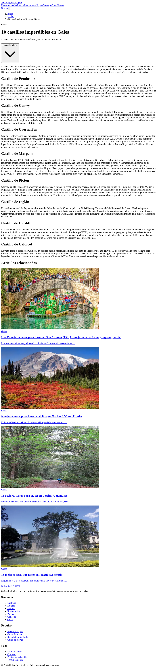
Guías (54, 5)
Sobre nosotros (14, 651)
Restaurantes (30, 5)
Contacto (11, 654)
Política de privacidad (17, 657)
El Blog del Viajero (10, 586)
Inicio (10, 13)
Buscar (60, 5)
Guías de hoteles (15, 634)
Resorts (20, 5)
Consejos (47, 5)
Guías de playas (15, 639)
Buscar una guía (15, 631)
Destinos (5, 5)
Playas (39, 5)
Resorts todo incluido (17, 637)
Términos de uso (15, 660)
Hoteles (13, 5)
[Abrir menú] (9, 8)
